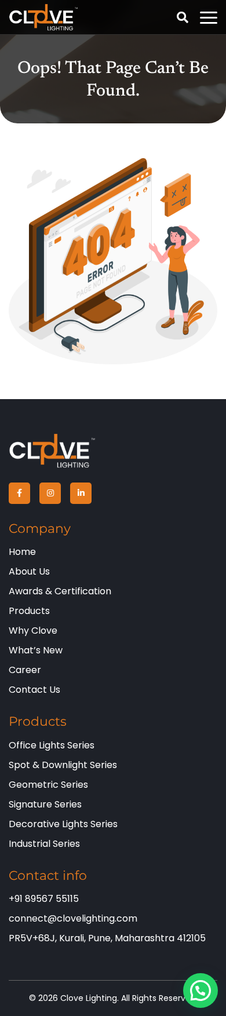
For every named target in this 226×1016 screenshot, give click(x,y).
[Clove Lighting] (52, 450)
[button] (200, 990)
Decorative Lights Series (63, 824)
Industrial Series (44, 843)
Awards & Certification (60, 591)
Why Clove (33, 630)
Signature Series (45, 804)
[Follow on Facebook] (19, 493)
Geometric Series (48, 784)
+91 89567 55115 (44, 898)
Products (29, 610)
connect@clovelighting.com (73, 918)
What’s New (36, 650)
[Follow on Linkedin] (81, 493)
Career (25, 670)
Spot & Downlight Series (63, 765)
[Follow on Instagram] (50, 493)
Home (22, 551)
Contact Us (34, 689)
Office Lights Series (51, 745)
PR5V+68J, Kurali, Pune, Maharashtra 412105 (107, 938)
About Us (29, 571)
